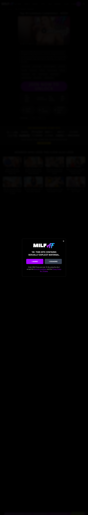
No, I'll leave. (44, 271)
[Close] (63, 241)
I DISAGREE (53, 261)
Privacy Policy (56, 269)
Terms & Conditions (40, 269)
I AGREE (35, 261)
